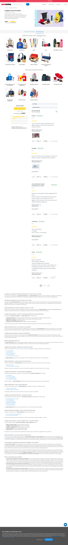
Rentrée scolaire (34, 99)
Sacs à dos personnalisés (10, 376)
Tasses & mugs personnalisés (11, 388)
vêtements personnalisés (22, 348)
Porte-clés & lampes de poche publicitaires (13, 414)
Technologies (22, 64)
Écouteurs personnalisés (10, 403)
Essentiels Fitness (46, 84)
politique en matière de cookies (7, 537)
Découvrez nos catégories (29, 31)
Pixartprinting (8, 436)
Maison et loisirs (34, 64)
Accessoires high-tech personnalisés (12, 398)
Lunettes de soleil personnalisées (12, 415)
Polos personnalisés (9, 352)
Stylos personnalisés (9, 364)
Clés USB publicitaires (10, 399)
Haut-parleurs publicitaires (10, 404)
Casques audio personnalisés (11, 402)
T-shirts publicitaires (9, 350)
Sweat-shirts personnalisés (11, 353)
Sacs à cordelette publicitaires (11, 379)
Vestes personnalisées (10, 354)
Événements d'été (58, 84)
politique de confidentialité (57, 536)
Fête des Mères (22, 99)
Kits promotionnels (40, 31)
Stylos (34, 50)
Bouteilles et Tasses (58, 50)
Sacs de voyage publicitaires (11, 377)
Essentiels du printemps (10, 100)
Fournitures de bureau (10, 64)
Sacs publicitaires (9, 375)
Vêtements (22, 50)
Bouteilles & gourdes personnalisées (12, 389)
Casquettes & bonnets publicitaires (12, 355)
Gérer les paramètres (40, 539)
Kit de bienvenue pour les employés (10, 85)
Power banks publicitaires (10, 401)
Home (7, 7)
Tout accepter (49, 539)
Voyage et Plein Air (34, 84)
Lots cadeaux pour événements (22, 85)
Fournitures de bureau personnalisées (12, 366)
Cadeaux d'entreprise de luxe (46, 65)
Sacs (46, 50)
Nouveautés (10, 50)
